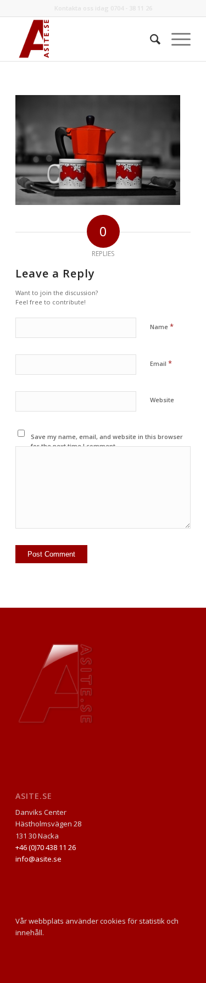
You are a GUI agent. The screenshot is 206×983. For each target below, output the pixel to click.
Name (162, 326)
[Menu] (175, 39)
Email (161, 363)
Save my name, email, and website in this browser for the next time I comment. (107, 441)
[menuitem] (149, 39)
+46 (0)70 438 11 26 (45, 847)
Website (162, 400)
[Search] (149, 39)
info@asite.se (38, 859)
